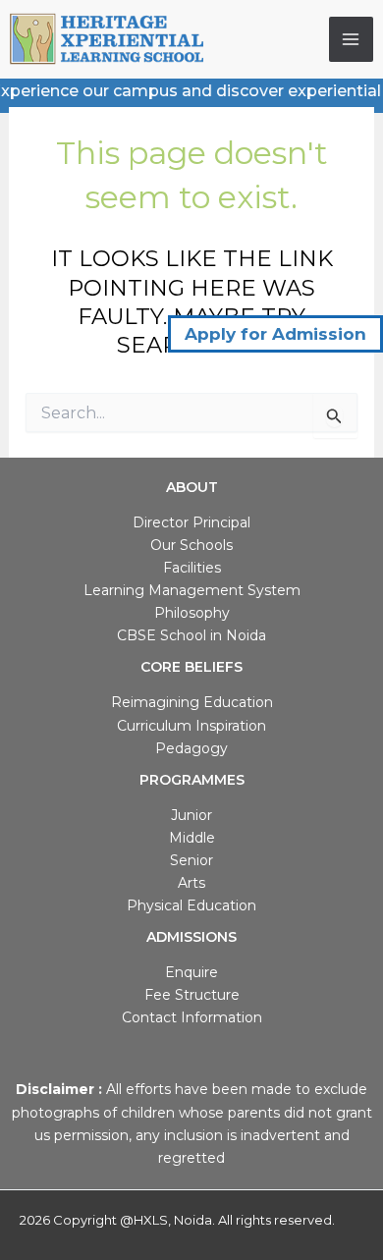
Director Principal (191, 522)
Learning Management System (192, 590)
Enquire (191, 972)
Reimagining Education (192, 702)
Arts (191, 883)
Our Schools (191, 545)
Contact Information (192, 1017)
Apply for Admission (275, 334)
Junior (191, 815)
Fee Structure (192, 995)
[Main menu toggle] (351, 39)
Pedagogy (191, 748)
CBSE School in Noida (191, 635)
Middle (192, 838)
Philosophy (192, 613)
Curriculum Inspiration (191, 726)
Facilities (192, 567)
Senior (191, 860)
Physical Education (191, 905)
